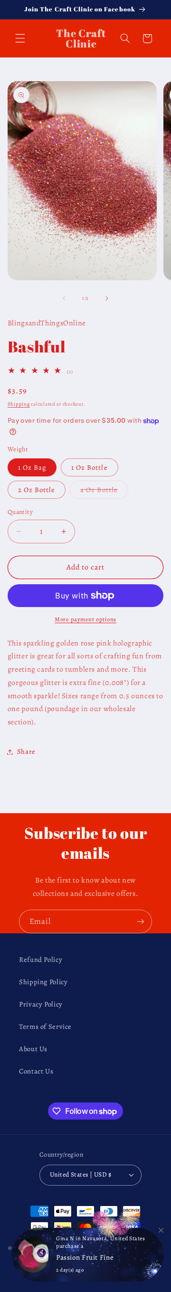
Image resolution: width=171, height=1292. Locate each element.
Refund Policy (40, 959)
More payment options (85, 619)
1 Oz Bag (32, 467)
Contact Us (36, 1071)
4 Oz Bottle (104, 491)
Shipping (19, 404)
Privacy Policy (41, 1004)
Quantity (20, 511)
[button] (20, 38)
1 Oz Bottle (89, 467)
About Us (33, 1049)
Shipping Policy (43, 982)
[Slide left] (64, 298)
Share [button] (26, 751)
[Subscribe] (141, 921)
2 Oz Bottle (37, 489)
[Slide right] (106, 298)
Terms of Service (45, 1026)
